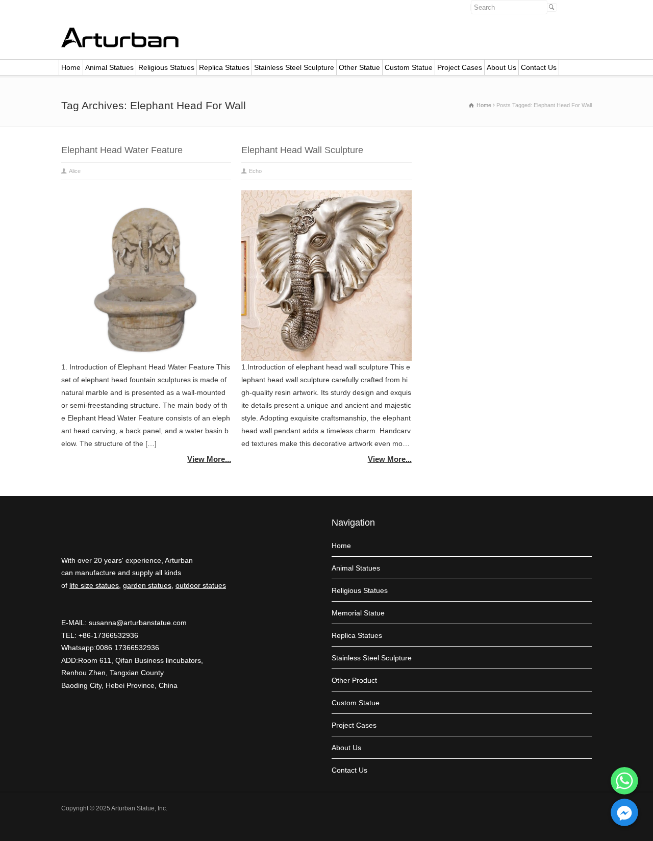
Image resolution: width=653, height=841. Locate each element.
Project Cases (459, 67)
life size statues (94, 585)
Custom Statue (409, 67)
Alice (75, 171)
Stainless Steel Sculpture (294, 67)
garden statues (147, 585)
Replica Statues (224, 67)
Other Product (354, 680)
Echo (255, 171)
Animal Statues (109, 67)
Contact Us (539, 67)
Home (71, 67)
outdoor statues (200, 585)
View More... (209, 459)
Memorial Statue (358, 613)
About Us (501, 67)
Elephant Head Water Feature (122, 150)
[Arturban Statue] (120, 45)
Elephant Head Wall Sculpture (302, 150)
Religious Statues (166, 67)
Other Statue (359, 67)
